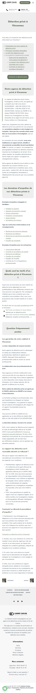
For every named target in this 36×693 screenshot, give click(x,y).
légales (21, 655)
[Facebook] (14, 601)
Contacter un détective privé (15, 592)
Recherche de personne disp (15, 231)
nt (14, 218)
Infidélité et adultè (12, 209)
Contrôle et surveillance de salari (16, 252)
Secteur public (17, 595)
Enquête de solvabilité (13, 240)
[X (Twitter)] (18, 601)
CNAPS (26, 416)
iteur (19, 234)
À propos (9, 590)
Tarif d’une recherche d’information (17, 314)
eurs (20, 220)
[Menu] (33, 2)
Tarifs (18, 645)
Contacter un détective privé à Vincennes (16, 534)
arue (25, 231)
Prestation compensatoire (14, 215)
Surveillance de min (12, 220)
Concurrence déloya (12, 249)
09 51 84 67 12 (12, 10)
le (19, 249)
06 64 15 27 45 (13, 9)
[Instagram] (22, 601)
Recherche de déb (12, 234)
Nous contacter (25, 2)
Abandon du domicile (13, 211)
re (18, 209)
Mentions (15, 655)
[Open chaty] (5, 688)
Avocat (28, 592)
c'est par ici (22, 674)
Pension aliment (11, 213)
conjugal (23, 211)
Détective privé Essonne (22, 590)
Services (18, 648)
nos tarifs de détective (21, 305)
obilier (9, 238)
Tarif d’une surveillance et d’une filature (18, 310)
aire (17, 213)
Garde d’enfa (10, 218)
